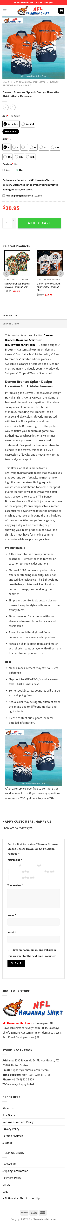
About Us (8, 1108)
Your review (15, 885)
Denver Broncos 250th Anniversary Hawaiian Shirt (48, 287)
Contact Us (9, 1164)
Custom (7, 164)
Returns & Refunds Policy (18, 1122)
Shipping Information (15, 1171)
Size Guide (8, 1115)
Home (5, 82)
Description (10, 315)
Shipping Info (11, 323)
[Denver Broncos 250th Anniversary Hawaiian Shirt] (50, 263)
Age (5, 116)
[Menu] (4, 10)
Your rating (14, 859)
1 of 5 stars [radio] (12, 865)
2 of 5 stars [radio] (29, 865)
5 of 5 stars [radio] (15, 877)
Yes (8, 170)
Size (5, 138)
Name (11, 915)
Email (11, 932)
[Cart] (61, 11)
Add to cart (39, 223)
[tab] (33, 315)
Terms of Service (12, 1136)
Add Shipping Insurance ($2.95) (24, 195)
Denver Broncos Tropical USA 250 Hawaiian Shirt (17, 285)
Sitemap (7, 1143)
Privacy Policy (10, 1129)
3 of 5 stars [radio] (15, 871)
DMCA (6, 1184)
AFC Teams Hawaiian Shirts (29, 82)
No (21, 170)
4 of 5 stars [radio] (37, 871)
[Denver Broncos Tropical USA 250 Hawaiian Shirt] (17, 263)
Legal (5, 1191)
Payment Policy (11, 1178)
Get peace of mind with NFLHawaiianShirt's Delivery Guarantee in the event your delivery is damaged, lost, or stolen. (30, 184)
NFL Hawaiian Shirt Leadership (21, 1198)
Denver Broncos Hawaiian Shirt (30, 84)
